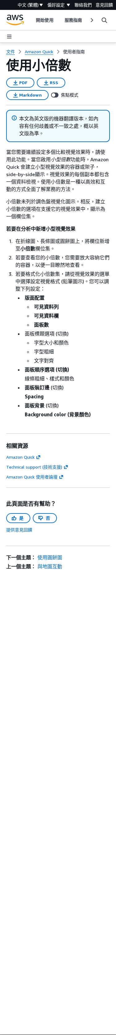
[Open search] (104, 20)
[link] (74, 52)
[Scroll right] (91, 20)
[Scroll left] (31, 20)
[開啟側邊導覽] (9, 36)
